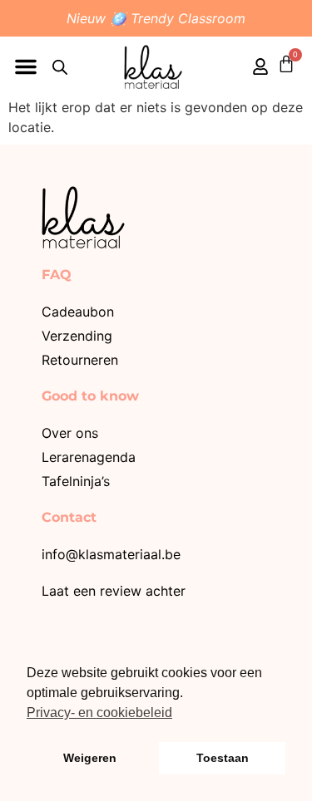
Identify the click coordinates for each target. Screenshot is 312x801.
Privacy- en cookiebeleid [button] (99, 712)
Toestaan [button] (222, 757)
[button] (25, 66)
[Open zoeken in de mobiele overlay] (60, 67)
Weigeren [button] (89, 757)
